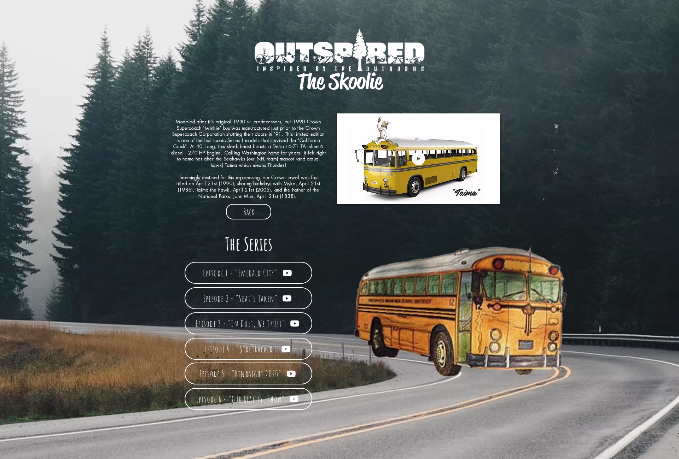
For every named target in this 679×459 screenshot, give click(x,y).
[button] (491, 196)
